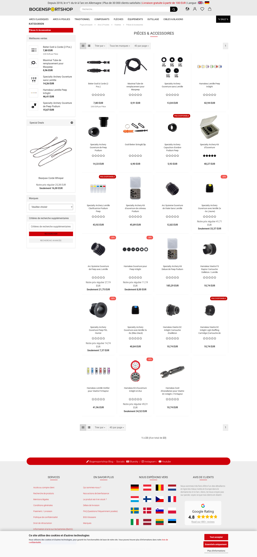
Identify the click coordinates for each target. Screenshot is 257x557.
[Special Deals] (72, 123)
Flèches (118, 19)
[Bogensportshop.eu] (52, 9)
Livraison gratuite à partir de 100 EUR (164, 2)
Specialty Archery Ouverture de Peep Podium (98, 147)
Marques (87, 523)
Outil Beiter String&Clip (135, 144)
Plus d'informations (216, 551)
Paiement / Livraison (42, 511)
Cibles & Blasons (173, 19)
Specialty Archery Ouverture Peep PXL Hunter (98, 330)
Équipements (135, 19)
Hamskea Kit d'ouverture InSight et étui (135, 389)
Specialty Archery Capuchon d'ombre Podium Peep (172, 147)
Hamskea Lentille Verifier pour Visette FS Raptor (98, 389)
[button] (187, 9)
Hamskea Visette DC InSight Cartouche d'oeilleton (172, 330)
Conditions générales (43, 505)
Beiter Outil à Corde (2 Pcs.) (98, 85)
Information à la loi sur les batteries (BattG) (53, 529)
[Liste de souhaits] (202, 9)
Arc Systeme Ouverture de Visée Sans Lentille (172, 207)
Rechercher (51, 234)
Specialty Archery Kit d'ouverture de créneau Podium (135, 208)
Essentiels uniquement (216, 544)
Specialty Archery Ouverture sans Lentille (172, 85)
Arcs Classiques (38, 19)
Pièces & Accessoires (40, 30)
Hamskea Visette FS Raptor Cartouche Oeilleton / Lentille (209, 269)
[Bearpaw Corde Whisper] (51, 150)
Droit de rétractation (42, 523)
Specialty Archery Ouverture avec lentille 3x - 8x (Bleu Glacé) (135, 330)
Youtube (166, 461)
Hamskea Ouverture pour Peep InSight (135, 267)
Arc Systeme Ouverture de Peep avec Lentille (98, 267)
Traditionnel (82, 19)
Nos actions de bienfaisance (96, 493)
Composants (101, 19)
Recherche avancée (51, 241)
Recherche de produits (43, 493)
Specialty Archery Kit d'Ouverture (209, 146)
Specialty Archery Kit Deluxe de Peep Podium (172, 267)
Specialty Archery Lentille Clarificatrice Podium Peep (98, 208)
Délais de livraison (91, 505)
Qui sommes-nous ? (92, 487)
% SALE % (223, 19)
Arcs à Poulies (61, 19)
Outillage (153, 19)
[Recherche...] (174, 9)
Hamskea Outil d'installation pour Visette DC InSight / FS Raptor (172, 391)
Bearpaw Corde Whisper (51, 178)
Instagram (150, 461)
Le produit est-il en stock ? (95, 499)
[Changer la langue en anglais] (200, 2)
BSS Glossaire (89, 517)
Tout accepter (216, 537)
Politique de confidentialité (45, 517)
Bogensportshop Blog (101, 461)
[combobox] (100, 46)
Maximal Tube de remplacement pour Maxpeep (135, 86)
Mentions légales (41, 499)
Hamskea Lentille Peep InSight (209, 85)
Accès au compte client (43, 487)
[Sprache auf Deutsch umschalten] (207, 2)
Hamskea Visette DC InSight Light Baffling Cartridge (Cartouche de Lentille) (209, 330)
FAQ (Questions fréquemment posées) (100, 511)
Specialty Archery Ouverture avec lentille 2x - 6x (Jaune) (209, 208)
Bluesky (134, 461)
